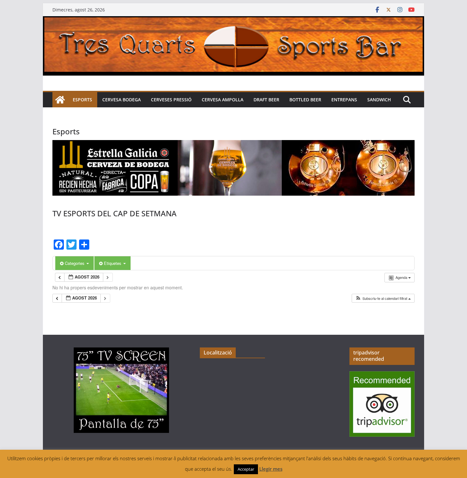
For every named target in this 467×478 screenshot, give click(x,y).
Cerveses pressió (171, 100)
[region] (233, 168)
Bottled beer (305, 100)
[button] (383, 298)
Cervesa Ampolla (222, 100)
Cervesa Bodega (121, 100)
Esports (82, 100)
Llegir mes (270, 469)
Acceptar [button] (246, 469)
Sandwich (379, 100)
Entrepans (344, 100)
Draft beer (266, 100)
